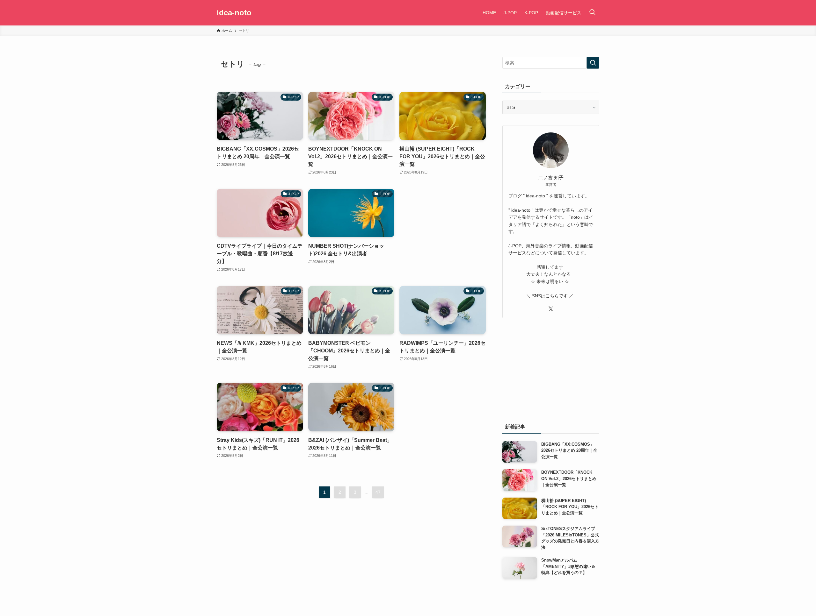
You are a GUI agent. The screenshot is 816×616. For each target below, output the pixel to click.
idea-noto (234, 13)
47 (378, 492)
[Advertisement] (442, 225)
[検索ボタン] (592, 12)
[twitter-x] (551, 309)
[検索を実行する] (592, 63)
